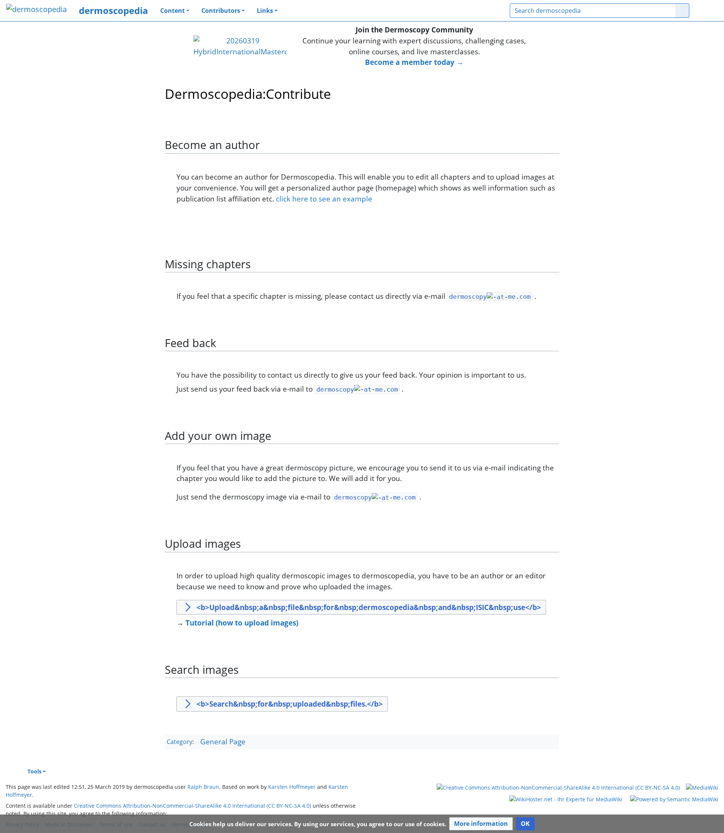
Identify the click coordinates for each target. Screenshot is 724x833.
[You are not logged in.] (706, 10)
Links (265, 10)
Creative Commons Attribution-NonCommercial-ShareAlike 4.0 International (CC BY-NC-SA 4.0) (192, 805)
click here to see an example (324, 199)
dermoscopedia (113, 10)
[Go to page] (682, 10)
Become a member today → (414, 62)
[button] (481, 823)
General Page (222, 741)
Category (179, 742)
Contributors (220, 10)
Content (172, 10)
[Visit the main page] (36, 10)
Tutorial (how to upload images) (242, 623)
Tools (34, 771)
